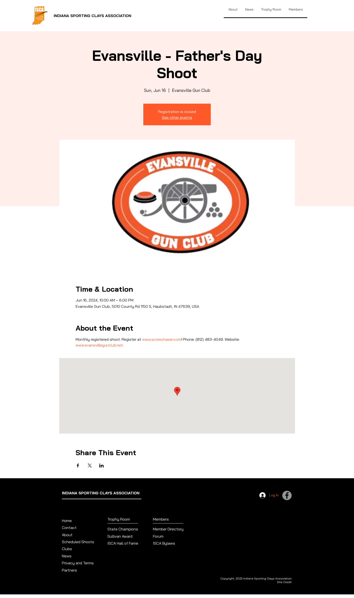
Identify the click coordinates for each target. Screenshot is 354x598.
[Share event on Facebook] (78, 465)
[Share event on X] (89, 465)
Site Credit (284, 582)
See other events (177, 117)
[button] (271, 9)
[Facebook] (287, 495)
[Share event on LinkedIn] (101, 465)
